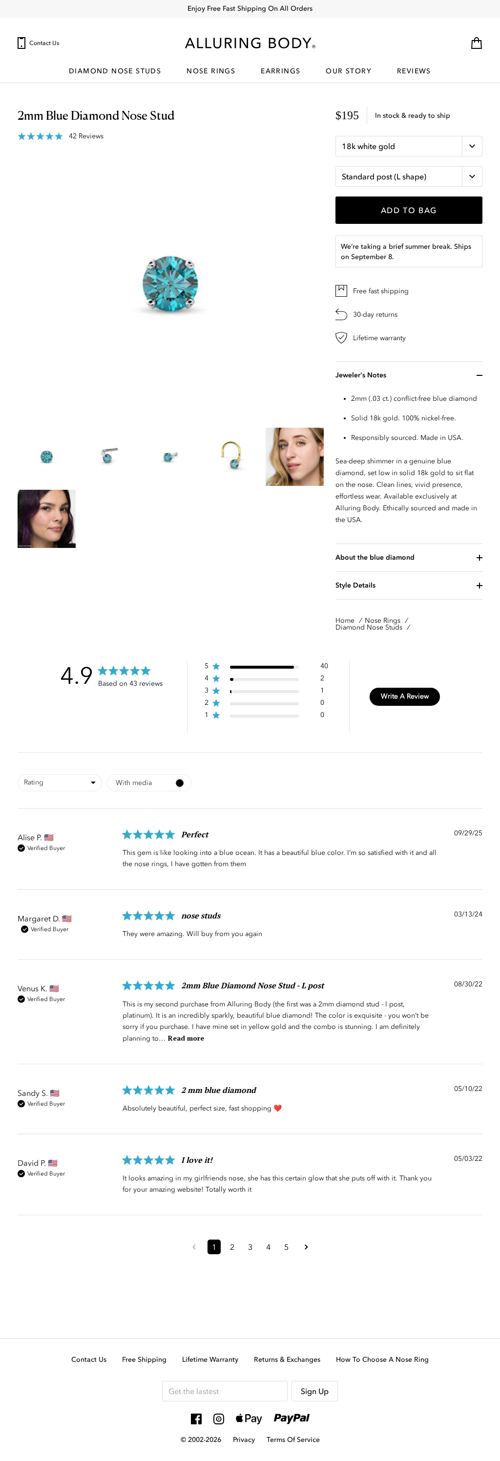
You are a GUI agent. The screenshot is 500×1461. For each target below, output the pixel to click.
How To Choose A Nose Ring (382, 1359)
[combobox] (60, 782)
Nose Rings (211, 71)
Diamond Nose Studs (115, 71)
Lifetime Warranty (210, 1359)
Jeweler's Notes (360, 375)
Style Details (355, 585)
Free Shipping (144, 1359)
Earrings (280, 71)
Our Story (349, 71)
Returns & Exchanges (287, 1359)
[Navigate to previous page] (194, 1252)
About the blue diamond (375, 557)
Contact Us (44, 43)
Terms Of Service (293, 1440)
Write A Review (405, 696)
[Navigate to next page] (306, 1252)
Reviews (414, 71)
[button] (266, 668)
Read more (186, 1038)
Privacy (244, 1440)
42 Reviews (86, 136)
